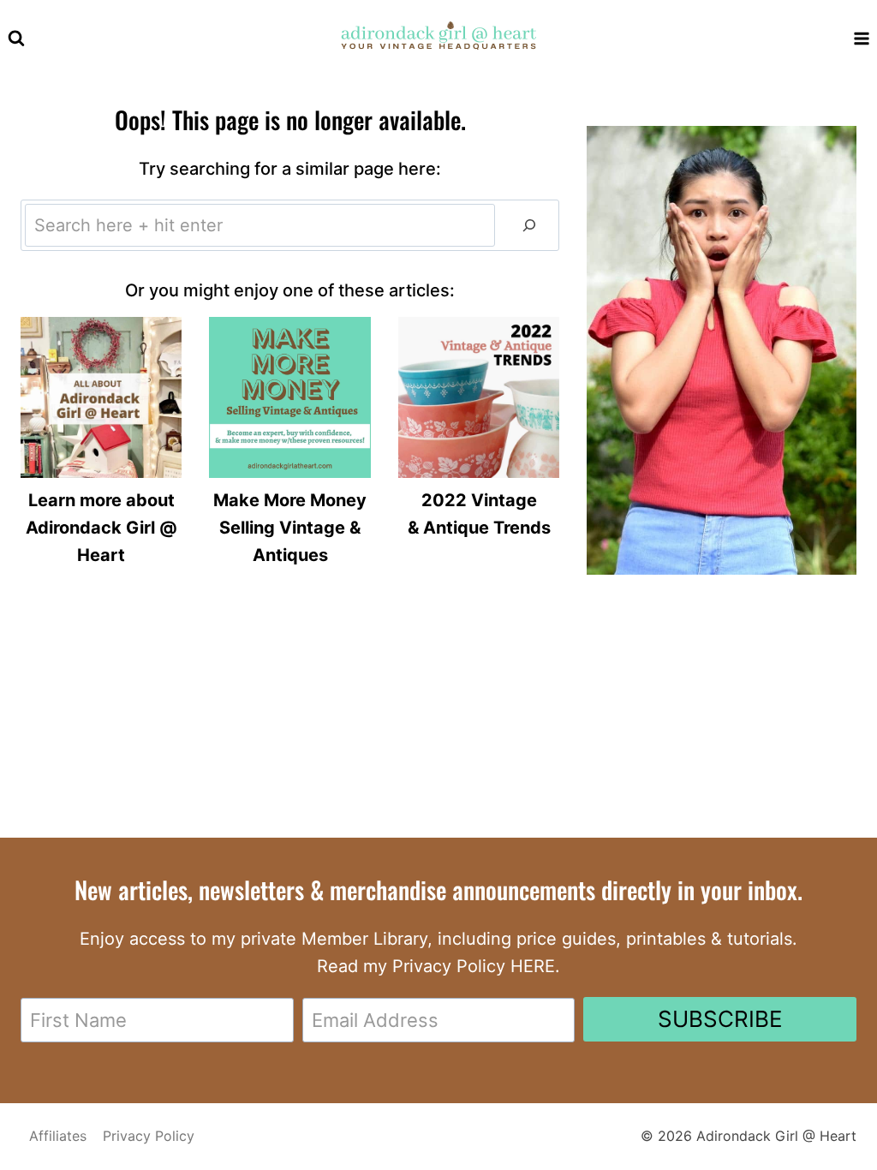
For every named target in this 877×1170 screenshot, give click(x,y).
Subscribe (720, 1019)
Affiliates (58, 1135)
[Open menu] (861, 38)
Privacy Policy (148, 1135)
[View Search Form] (16, 38)
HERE (532, 966)
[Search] (529, 225)
